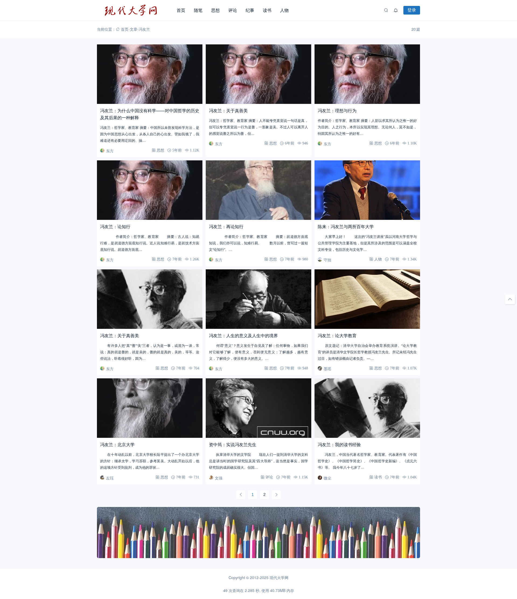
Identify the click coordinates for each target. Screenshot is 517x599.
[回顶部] (510, 299)
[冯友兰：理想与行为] (367, 74)
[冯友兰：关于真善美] (258, 74)
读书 (267, 10)
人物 (284, 10)
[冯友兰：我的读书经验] (367, 408)
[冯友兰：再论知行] (258, 190)
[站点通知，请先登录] (396, 10)
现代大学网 (279, 577)
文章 (133, 29)
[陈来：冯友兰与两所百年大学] (367, 190)
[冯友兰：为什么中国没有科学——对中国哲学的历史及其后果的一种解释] (149, 74)
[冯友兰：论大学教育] (367, 299)
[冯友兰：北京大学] (149, 408)
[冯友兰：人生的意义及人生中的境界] (258, 299)
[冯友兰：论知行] (149, 190)
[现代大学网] (134, 10)
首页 (181, 10)
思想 (215, 10)
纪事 (250, 10)
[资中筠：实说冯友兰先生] (258, 408)
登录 (411, 10)
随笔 (198, 10)
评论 (232, 10)
